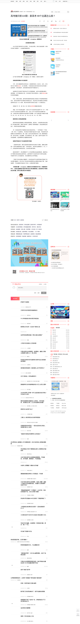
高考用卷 (28, 229)
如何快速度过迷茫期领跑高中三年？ (35, 35)
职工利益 (29, 389)
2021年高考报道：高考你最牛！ (57, 264)
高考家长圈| (30, 32)
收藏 (48, 21)
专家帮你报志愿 (43, 37)
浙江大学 (54, 334)
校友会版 (58, 327)
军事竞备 (29, 511)
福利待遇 (29, 381)
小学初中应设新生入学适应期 (28, 343)
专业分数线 (31, 231)
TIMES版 (55, 354)
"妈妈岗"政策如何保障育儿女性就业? (31, 434)
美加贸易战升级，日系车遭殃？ (19, 539)
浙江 (15, 220)
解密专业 (29, 236)
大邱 (32, 486)
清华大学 (54, 330)
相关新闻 (15, 298)
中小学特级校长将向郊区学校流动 (30, 318)
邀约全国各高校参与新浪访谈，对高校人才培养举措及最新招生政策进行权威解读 (64, 385)
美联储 (30, 558)
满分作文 (39, 227)
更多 (45, 1)
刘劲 (23, 541)
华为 (28, 536)
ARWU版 (60, 354)
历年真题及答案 (27, 227)
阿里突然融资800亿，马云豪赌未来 (30, 545)
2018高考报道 (19, 227)
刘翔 (30, 430)
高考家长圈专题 (29, 11)
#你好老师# (58, 58)
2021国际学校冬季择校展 (55, 262)
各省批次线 (18, 231)
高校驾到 (24, 236)
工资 (32, 381)
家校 (31, 414)
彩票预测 (29, 503)
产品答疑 (52, 407)
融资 (28, 549)
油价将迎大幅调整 (25, 608)
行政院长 (19, 580)
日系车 (18, 541)
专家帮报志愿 (26, 234)
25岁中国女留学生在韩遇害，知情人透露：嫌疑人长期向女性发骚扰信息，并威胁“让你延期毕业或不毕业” (33, 483)
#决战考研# (58, 64)
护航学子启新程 (25, 302)
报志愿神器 (42, 25)
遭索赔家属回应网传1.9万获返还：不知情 (32, 473)
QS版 (52, 354)
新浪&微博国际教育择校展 (61, 71)
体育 (20, 1)
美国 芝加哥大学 (56, 372)
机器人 (32, 621)
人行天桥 (32, 405)
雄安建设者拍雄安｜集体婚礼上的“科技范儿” (33, 368)
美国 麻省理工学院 (56, 356)
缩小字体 (40, 21)
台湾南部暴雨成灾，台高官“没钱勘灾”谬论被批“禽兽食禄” (26, 578)
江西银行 (32, 495)
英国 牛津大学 (55, 364)
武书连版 (52, 327)
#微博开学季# (58, 51)
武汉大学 (54, 338)
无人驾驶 (29, 621)
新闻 (17, 1)
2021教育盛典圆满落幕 (56, 250)
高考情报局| (30, 27)
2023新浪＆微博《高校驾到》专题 (59, 381)
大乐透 (32, 519)
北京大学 (54, 332)
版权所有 (63, 412)
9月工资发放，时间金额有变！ (29, 376)
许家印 (28, 588)
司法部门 (34, 478)
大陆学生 (29, 364)
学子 (30, 307)
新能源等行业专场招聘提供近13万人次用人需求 (33, 384)
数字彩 (32, 596)
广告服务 (57, 403)
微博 (52, 21)
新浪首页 (12, 1)
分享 (59, 21)
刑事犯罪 (29, 486)
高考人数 (23, 229)
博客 (34, 1)
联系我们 (52, 405)
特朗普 (32, 604)
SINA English (64, 407)
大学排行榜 (35, 236)
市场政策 (29, 495)
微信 (56, 21)
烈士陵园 (36, 422)
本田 (21, 541)
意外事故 (29, 405)
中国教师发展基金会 (60, 59)
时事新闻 (29, 604)
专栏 (41, 1)
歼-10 (35, 511)
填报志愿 (44, 93)
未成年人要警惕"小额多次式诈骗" (30, 465)
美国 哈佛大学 (55, 360)
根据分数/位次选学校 (36, 37)
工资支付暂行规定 (36, 381)
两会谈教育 (53, 395)
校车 (32, 574)
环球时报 (27, 541)
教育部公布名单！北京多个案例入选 (30, 326)
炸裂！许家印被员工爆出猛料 (28, 583)
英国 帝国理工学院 (56, 370)
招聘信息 (57, 405)
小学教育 (29, 348)
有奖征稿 (43, 30)
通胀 (28, 558)
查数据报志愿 (19, 234)
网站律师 (57, 407)
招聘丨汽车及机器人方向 (27, 616)
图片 (38, 1)
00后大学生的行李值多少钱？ (34, 25)
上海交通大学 (55, 336)
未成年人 (31, 470)
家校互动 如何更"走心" (27, 409)
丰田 (25, 541)
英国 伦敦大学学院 (56, 374)
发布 (44, 292)
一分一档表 (37, 231)
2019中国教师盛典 (54, 266)
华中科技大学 (55, 342)
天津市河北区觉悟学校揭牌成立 (29, 310)
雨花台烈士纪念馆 (30, 422)
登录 (35, 292)
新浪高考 (21, 224)
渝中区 (35, 405)
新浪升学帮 (33, 224)
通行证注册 (64, 405)
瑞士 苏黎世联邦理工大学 (57, 366)
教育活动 (27, 307)
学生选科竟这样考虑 (36, 27)
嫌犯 (28, 566)
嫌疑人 (28, 356)
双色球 (32, 503)
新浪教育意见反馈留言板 (56, 398)
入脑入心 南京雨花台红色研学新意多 (30, 417)
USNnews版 (65, 354)
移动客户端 (65, 1)
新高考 (18, 220)
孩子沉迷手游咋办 (35, 32)
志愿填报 (32, 106)
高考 (24, 11)
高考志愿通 (27, 224)
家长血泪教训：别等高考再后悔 (34, 30)
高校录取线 (24, 231)
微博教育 (57, 53)
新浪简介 (52, 403)
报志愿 (19, 85)
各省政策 (18, 229)
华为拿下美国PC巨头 (26, 531)
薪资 (28, 438)
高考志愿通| (30, 37)
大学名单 (33, 229)
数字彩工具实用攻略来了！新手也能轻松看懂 (33, 591)
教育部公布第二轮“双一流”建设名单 (57, 393)
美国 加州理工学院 (56, 362)
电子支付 (29, 612)
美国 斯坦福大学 (56, 358)
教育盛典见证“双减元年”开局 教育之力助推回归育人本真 (64, 254)
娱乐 (27, 1)
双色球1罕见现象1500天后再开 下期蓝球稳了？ (33, 498)
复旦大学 (54, 344)
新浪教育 (21, 11)
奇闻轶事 (19, 445)
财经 (24, 1)
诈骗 (28, 470)
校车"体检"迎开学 (25, 569)
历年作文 (34, 227)
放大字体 (44, 21)
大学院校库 (39, 224)
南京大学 (54, 340)
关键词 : (12, 220)
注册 (59, 1)
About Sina (64, 403)
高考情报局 (18, 236)
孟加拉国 (32, 511)
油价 (32, 612)
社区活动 (27, 397)
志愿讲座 (45, 35)
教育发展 (29, 323)
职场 (28, 430)
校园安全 (29, 574)
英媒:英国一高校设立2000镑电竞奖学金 (60, 36)
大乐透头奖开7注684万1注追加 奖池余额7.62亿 (33, 515)
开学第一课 (31, 397)
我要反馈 (46, 220)
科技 (31, 1)
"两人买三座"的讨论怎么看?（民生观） (60, 40)
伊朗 (34, 604)
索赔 (22, 445)
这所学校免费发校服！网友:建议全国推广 (32, 335)
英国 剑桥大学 (55, 368)
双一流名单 (39, 229)
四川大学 (54, 346)
